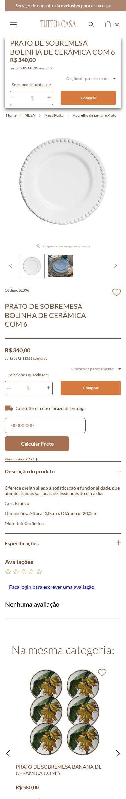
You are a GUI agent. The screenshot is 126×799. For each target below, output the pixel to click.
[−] (14, 98)
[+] (49, 98)
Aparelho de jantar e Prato (95, 115)
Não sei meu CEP (19, 459)
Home (11, 115)
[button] (91, 24)
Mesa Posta (53, 115)
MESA (30, 115)
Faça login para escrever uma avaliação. (52, 587)
